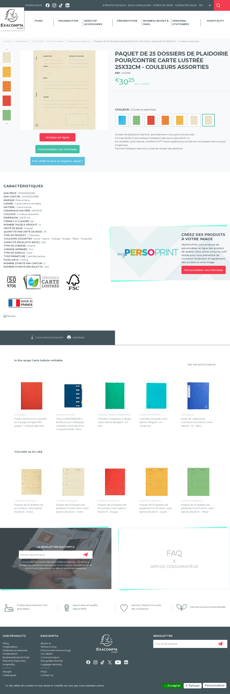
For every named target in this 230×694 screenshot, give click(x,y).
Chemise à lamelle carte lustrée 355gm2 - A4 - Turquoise (153, 422)
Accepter (174, 685)
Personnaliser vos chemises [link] (203, 270)
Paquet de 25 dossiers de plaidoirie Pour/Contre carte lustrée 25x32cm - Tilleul (197, 508)
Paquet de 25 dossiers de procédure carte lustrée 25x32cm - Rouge (112, 508)
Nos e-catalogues (139, 5)
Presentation (127, 20)
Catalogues (9, 675)
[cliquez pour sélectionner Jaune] (179, 120)
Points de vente (163, 5)
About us (46, 643)
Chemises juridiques (78, 41)
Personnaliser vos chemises (57, 149)
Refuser (194, 685)
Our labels (46, 653)
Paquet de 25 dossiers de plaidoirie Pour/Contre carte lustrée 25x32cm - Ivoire (72, 508)
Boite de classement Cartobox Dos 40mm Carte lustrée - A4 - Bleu (197, 422)
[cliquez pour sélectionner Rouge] (151, 120)
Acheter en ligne (57, 137)
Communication (50, 657)
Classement (22, 41)
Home (7, 41)
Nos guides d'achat (52, 660)
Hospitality (215, 20)
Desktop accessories (93, 22)
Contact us (47, 675)
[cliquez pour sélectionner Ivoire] (194, 120)
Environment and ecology (56, 650)
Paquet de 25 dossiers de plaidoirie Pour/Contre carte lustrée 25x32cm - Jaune (155, 508)
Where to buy (49, 646)
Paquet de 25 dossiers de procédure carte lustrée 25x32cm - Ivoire (28, 508)
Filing (39, 20)
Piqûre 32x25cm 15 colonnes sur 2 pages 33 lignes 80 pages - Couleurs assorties (30, 422)
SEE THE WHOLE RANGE (202, 364)
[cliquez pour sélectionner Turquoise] (122, 120)
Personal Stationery (180, 22)
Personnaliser (215, 685)
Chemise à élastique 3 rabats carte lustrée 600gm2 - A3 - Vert (114, 422)
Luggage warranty (51, 664)
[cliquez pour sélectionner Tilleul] (136, 120)
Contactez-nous (186, 5)
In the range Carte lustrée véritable (38, 360)
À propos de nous (114, 5)
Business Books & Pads (156, 22)
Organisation (68, 20)
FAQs (44, 671)
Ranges (7, 671)
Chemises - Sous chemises (47, 41)
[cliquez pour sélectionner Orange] (165, 120)
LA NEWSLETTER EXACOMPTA (56, 546)
